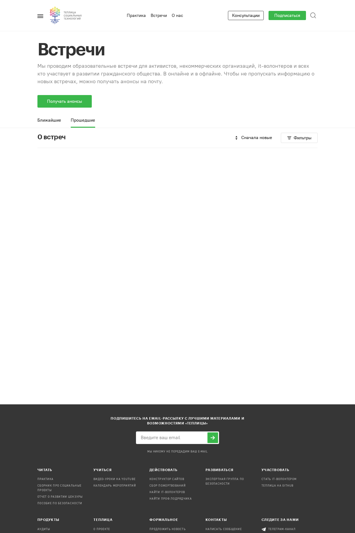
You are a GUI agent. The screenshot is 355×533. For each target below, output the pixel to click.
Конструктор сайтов (166, 479)
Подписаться (287, 15)
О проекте (101, 529)
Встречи (159, 15)
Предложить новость (167, 529)
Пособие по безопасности (59, 503)
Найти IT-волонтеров (167, 492)
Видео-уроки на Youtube (114, 479)
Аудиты (43, 529)
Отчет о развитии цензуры (60, 497)
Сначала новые (256, 137)
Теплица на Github (278, 485)
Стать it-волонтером (279, 479)
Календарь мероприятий (114, 485)
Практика (136, 15)
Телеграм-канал (282, 529)
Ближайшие (49, 120)
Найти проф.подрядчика (170, 498)
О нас (177, 15)
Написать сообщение (224, 529)
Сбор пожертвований (167, 485)
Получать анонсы (64, 101)
